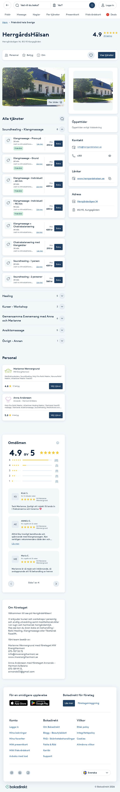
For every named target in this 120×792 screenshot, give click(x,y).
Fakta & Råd (49, 744)
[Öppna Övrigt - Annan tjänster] (62, 341)
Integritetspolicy (86, 732)
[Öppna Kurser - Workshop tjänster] (62, 307)
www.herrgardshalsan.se (90, 178)
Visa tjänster (107, 55)
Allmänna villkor (85, 744)
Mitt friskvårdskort (19, 750)
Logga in (14, 727)
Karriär (46, 750)
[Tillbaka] (7, 5)
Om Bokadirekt (51, 727)
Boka (58, 143)
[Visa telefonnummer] (109, 155)
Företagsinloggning (88, 703)
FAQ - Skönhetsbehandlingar (59, 738)
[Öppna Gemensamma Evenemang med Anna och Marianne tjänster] (62, 318)
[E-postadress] (94, 147)
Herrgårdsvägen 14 (87, 201)
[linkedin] (20, 772)
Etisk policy (83, 727)
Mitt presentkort (18, 744)
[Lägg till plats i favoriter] (91, 55)
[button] (34, 143)
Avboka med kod (18, 756)
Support (47, 756)
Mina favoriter (17, 738)
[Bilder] (93, 90)
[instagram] (11, 772)
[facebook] (28, 772)
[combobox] (32, 5)
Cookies (81, 738)
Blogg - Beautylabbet (55, 732)
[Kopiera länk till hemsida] (109, 178)
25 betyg (108, 36)
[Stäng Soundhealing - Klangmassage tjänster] (62, 129)
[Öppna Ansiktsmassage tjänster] (62, 330)
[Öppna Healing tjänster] (62, 296)
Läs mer (40, 144)
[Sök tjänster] (62, 119)
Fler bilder (54, 102)
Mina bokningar (18, 732)
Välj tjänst (56, 386)
